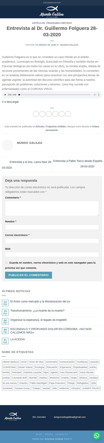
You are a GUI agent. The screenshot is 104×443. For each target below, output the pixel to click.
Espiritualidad (80, 367)
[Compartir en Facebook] (42, 114)
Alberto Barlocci (11, 362)
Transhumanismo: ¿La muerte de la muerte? (37, 310)
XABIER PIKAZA (91, 388)
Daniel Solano (25, 367)
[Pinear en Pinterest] (62, 114)
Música (83, 377)
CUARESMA (9, 367)
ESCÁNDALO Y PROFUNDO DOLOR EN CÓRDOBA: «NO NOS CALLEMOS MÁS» (51, 330)
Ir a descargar (10, 101)
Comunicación (67, 362)
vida (55, 388)
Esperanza (65, 367)
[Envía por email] (55, 114)
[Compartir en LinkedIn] (68, 114)
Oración (23, 383)
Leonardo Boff (19, 377)
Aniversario (51, 362)
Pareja (71, 383)
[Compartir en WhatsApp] (36, 114)
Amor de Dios (36, 362)
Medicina (54, 377)
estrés (93, 367)
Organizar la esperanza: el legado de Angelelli (38, 319)
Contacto (62, 434)
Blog (39, 434)
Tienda (49, 434)
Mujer (74, 377)
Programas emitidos (59, 23)
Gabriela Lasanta (32, 372)
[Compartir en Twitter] (49, 114)
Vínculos (75, 388)
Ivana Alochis (86, 372)
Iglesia (54, 372)
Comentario (13, 197)
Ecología (39, 367)
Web (7, 248)
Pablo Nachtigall (38, 383)
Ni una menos (10, 383)
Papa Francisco (57, 383)
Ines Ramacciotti (68, 372)
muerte (65, 377)
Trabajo (36, 388)
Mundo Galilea (69, 45)
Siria (93, 383)
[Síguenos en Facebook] (88, 418)
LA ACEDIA (17, 339)
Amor (24, 362)
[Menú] (3, 12)
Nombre (10, 221)
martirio (43, 377)
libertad (33, 377)
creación (94, 362)
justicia (6, 377)
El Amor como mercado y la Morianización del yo (40, 301)
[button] (96, 435)
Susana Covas (22, 388)
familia (6, 372)
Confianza (82, 362)
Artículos (38, 23)
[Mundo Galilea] (52, 12)
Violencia (64, 388)
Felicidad (16, 372)
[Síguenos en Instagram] (94, 418)
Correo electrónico (17, 235)
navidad (94, 377)
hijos (46, 372)
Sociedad (7, 388)
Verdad (46, 388)
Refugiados (83, 383)
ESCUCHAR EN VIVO (52, 3)
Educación (52, 367)
